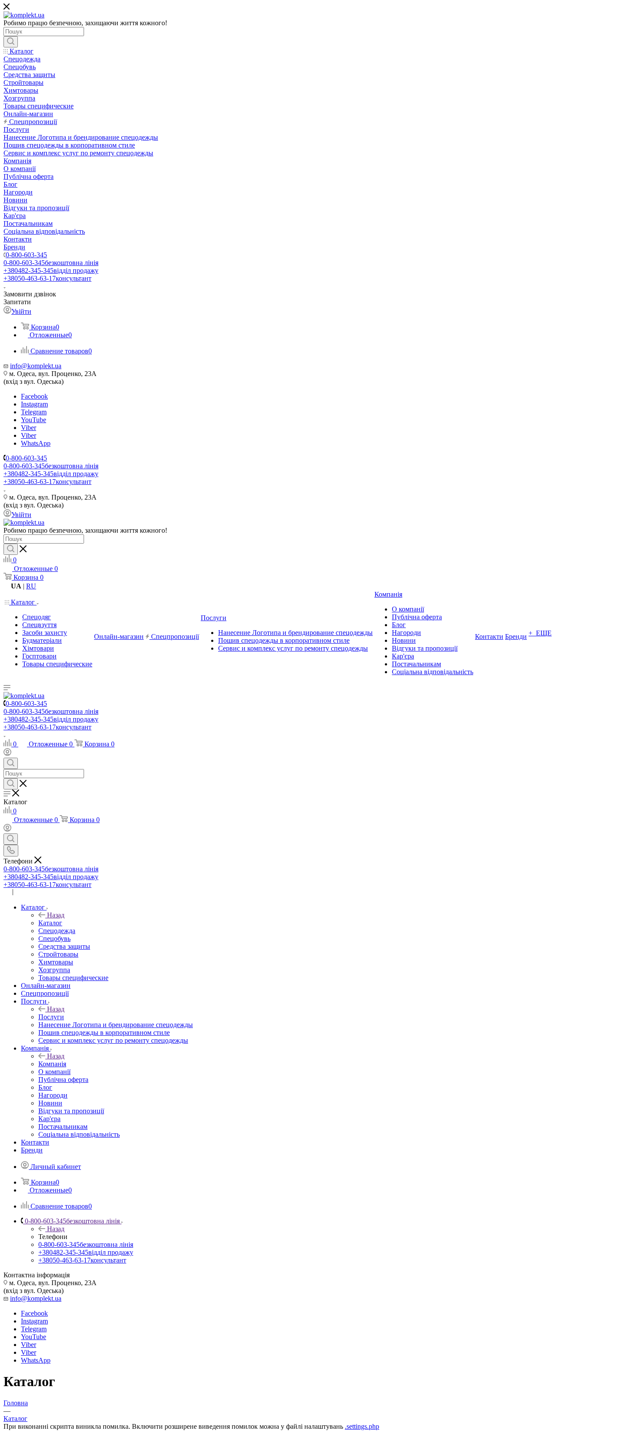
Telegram (34, 412)
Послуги (51, 1017)
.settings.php (362, 1426)
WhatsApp (36, 443)
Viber (28, 427)
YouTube (33, 419)
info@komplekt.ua (35, 365)
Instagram (34, 404)
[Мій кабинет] (7, 753)
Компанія (52, 1064)
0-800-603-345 (26, 255)
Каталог (50, 923)
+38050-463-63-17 (47, 278)
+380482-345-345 (50, 270)
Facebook (34, 396)
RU (31, 586)
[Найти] (10, 41)
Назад (55, 915)
